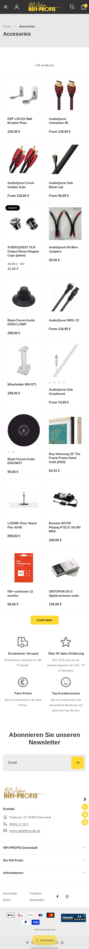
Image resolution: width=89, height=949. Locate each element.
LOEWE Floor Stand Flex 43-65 (22, 525)
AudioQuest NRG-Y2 (64, 320)
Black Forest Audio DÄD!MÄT (21, 461)
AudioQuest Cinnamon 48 (58, 121)
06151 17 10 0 (18, 824)
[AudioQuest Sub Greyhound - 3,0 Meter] (50, 382)
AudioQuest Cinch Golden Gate (20, 185)
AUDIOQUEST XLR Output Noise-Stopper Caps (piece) (23, 251)
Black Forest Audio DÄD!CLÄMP (21, 322)
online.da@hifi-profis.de (24, 830)
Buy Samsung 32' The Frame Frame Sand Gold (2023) (64, 458)
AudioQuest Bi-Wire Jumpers (63, 249)
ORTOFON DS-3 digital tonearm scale (64, 593)
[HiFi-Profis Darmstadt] (23, 798)
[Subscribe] (77, 762)
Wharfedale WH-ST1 (21, 384)
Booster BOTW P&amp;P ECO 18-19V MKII (65, 527)
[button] (5, 6)
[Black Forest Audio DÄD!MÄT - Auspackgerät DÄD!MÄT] (13, 452)
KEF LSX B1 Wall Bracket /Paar (19, 121)
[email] (85, 822)
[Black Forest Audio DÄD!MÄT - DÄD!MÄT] (8, 452)
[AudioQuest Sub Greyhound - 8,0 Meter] (59, 382)
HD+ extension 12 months (20, 593)
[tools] (85, 814)
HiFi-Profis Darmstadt (47, 930)
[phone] (85, 807)
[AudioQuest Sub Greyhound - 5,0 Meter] (64, 382)
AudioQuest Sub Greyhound (61, 391)
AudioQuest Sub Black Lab (61, 185)
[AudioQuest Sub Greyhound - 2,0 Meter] (54, 382)
